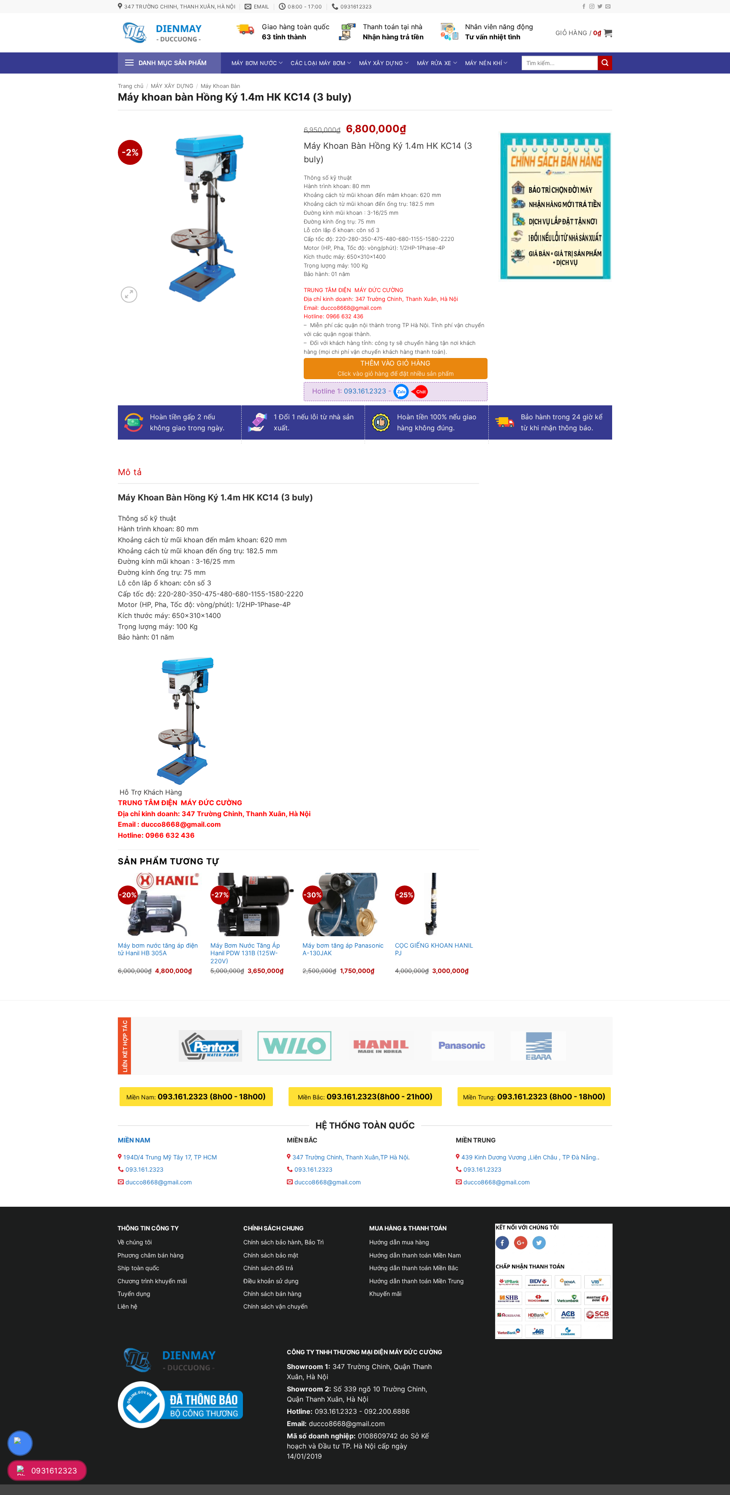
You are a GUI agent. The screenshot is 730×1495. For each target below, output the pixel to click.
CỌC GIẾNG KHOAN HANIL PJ (434, 949)
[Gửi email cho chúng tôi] (607, 7)
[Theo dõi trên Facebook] (583, 7)
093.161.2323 (366, 391)
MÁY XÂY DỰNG (381, 63)
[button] (584, 33)
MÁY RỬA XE (434, 63)
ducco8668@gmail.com (158, 1182)
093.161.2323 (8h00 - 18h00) (212, 1096)
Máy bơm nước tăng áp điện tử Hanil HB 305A (158, 949)
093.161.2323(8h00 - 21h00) (380, 1096)
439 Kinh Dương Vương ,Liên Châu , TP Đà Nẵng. (529, 1157)
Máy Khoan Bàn (220, 86)
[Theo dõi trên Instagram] (591, 7)
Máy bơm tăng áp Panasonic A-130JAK (343, 949)
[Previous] (118, 929)
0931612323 (54, 1470)
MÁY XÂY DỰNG (172, 86)
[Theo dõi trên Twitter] (599, 7)
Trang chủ (130, 86)
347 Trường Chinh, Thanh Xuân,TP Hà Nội (349, 1157)
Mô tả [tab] (130, 472)
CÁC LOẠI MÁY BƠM (318, 63)
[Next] (478, 929)
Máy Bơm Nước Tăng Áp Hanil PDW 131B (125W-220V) (245, 953)
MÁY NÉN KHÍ (483, 63)
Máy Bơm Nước (254, 63)
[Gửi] (605, 63)
